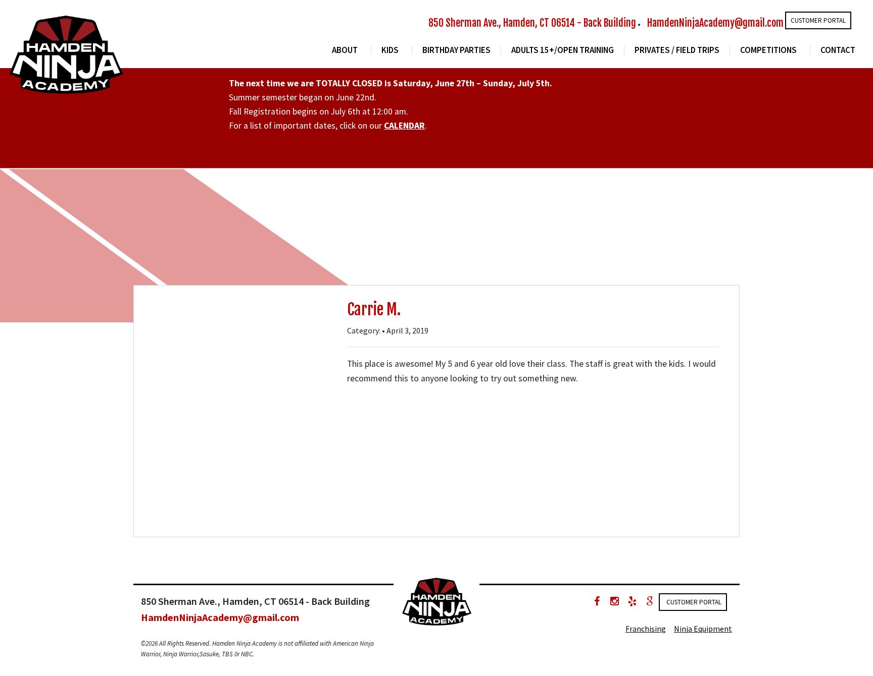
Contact (837, 50)
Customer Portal (818, 20)
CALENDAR (404, 125)
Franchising (645, 629)
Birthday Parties (456, 50)
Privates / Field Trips (677, 50)
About (345, 50)
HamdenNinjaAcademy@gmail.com (715, 23)
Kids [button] (390, 50)
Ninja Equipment (703, 629)
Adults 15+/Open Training (562, 50)
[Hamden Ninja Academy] (66, 53)
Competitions (768, 50)
